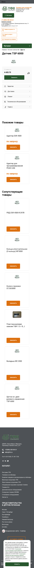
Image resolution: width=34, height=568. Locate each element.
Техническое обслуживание (16, 102)
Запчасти (5, 497)
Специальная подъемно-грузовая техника (15, 485)
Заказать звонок (6, 21)
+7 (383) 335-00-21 (7, 20)
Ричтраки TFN (6, 472)
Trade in (9, 107)
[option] (13, 61)
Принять (17, 564)
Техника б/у (5, 487)
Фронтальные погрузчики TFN (11, 482)
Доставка (10, 91)
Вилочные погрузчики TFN (10, 480)
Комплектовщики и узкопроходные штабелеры (16, 477)
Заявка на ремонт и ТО (8, 30)
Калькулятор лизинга (10, 39)
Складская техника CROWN (10, 492)
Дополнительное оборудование (12, 490)
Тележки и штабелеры (9, 475)
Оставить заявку (16, 539)
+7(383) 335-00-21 (11, 449)
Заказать (14, 77)
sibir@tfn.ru (7, 24)
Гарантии (10, 86)
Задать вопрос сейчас (7, 35)
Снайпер (23, 531)
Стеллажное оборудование (10, 494)
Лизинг (9, 96)
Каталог (9, 15)
